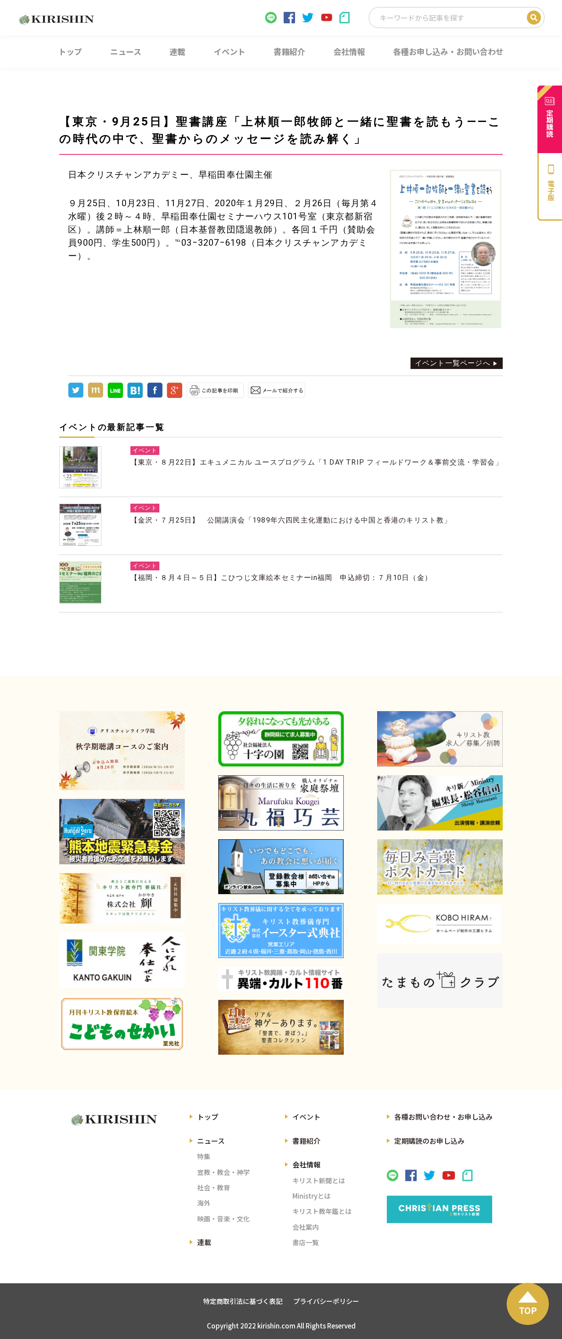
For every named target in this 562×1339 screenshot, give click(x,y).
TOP (528, 1310)
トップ (207, 1116)
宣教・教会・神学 (223, 1172)
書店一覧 (305, 1242)
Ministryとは (311, 1195)
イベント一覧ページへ (452, 363)
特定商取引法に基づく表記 (242, 1301)
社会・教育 (213, 1187)
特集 (203, 1156)
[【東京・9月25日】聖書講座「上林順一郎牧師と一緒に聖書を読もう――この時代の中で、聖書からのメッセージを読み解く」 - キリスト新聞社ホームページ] (135, 395)
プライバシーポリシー (326, 1301)
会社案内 (305, 1227)
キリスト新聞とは (318, 1180)
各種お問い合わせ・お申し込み (443, 1116)
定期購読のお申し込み (429, 1140)
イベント (306, 1116)
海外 (203, 1202)
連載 (204, 1242)
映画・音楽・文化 (223, 1218)
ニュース (211, 1140)
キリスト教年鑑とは (322, 1211)
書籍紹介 (306, 1140)
